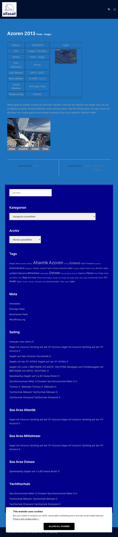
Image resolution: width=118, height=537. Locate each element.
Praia (45, 149)
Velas (67, 282)
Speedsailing (16, 376)
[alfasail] (9, 9)
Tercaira (32, 282)
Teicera (25, 282)
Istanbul (76, 268)
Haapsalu (28, 268)
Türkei (62, 282)
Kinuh (93, 268)
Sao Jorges (83, 278)
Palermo (82, 273)
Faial (83, 263)
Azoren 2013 (28, 165)
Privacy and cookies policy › (26, 519)
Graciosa (97, 264)
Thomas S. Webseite (20, 386)
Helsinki (36, 268)
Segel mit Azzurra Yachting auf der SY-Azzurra (35, 346)
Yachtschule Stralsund (21, 397)
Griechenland (16, 268)
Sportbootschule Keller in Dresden (28, 381)
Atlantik (23, 149)
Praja (20, 278)
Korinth (99, 268)
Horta (55, 268)
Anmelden (14, 303)
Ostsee (54, 273)
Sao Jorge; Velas (73, 278)
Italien (82, 268)
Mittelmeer (33, 273)
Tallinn (19, 281)
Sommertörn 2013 (95, 278)
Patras (90, 273)
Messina (22, 273)
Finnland (89, 263)
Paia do (74, 273)
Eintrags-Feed (16, 308)
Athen (18, 263)
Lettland (13, 273)
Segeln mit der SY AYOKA (23, 361)
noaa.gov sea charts (20, 341)
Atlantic (29, 264)
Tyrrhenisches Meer (51, 281)
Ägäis (72, 281)
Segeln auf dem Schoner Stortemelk (29, 356)
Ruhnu (39, 278)
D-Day (66, 264)
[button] (109, 9)
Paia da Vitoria (66, 273)
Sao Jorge (62, 278)
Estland (74, 263)
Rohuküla (32, 277)
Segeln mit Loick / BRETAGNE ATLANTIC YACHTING (37, 366)
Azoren (35, 149)
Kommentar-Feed (18, 314)
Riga (24, 277)
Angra (12, 149)
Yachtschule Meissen (20, 392)
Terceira (38, 281)
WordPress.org (17, 319)
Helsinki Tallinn (46, 268)
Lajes (105, 268)
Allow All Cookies (59, 526)
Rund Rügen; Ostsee (50, 278)
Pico (96, 273)
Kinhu (88, 268)
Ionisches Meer (66, 268)
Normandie (44, 273)
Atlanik (23, 264)
